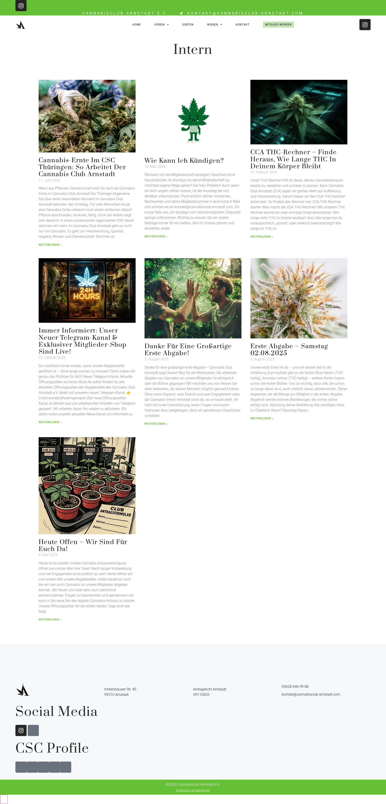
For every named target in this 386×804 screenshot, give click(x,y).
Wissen (212, 24)
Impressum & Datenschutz (193, 790)
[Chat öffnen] (4, 799)
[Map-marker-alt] (33, 730)
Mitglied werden (278, 24)
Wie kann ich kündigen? (184, 161)
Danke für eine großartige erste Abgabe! (188, 349)
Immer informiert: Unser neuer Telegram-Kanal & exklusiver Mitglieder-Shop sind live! (83, 341)
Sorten (188, 24)
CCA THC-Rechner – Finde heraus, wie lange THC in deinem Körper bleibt (293, 159)
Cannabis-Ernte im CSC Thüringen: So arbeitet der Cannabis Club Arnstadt (82, 167)
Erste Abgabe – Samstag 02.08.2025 (289, 349)
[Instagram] (21, 5)
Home (136, 24)
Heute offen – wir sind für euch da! (83, 545)
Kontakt (243, 24)
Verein (159, 24)
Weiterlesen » (50, 244)
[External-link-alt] (21, 767)
